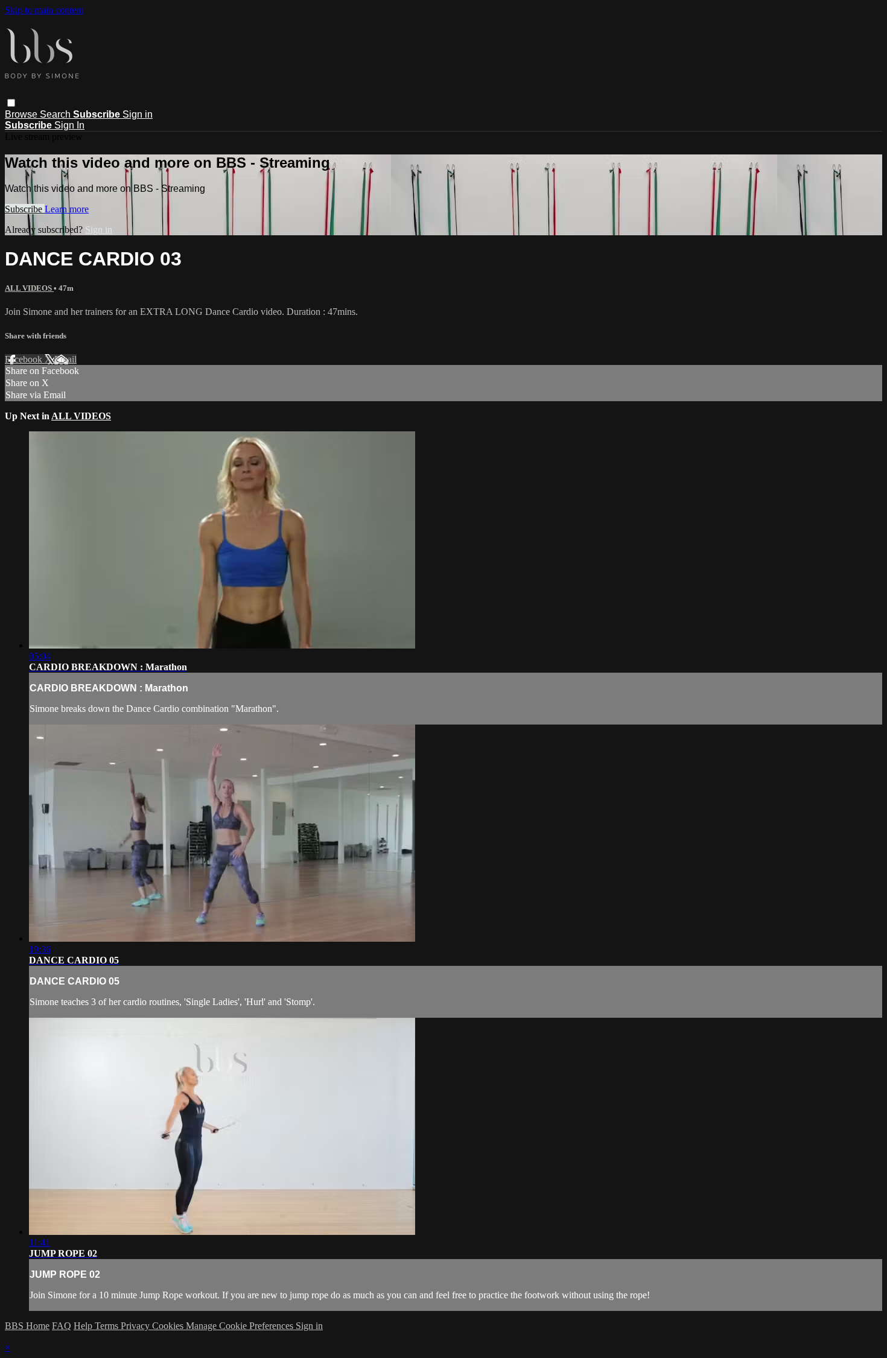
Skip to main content (44, 10)
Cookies (169, 1326)
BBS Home (27, 1326)
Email (65, 359)
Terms (108, 1326)
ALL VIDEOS (29, 288)
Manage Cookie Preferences (241, 1326)
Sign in (137, 114)
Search (56, 114)
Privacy (136, 1326)
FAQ (61, 1326)
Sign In (69, 125)
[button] (11, 103)
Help (84, 1326)
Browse (22, 114)
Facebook (25, 359)
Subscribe (25, 209)
